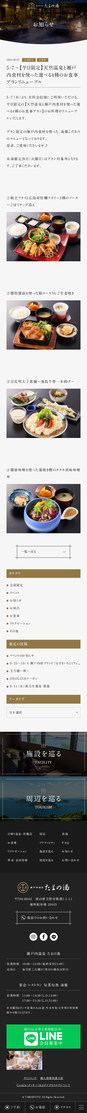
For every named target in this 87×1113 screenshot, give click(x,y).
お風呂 (15, 608)
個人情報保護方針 (52, 1078)
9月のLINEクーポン (24, 678)
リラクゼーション (20, 623)
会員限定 (29, 60)
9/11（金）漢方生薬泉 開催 (30, 686)
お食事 (42, 60)
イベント (14, 592)
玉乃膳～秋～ (20, 670)
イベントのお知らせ (22, 655)
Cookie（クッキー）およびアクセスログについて (44, 1085)
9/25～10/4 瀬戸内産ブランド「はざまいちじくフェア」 (45, 663)
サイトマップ (30, 1078)
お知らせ (16, 600)
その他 (14, 631)
